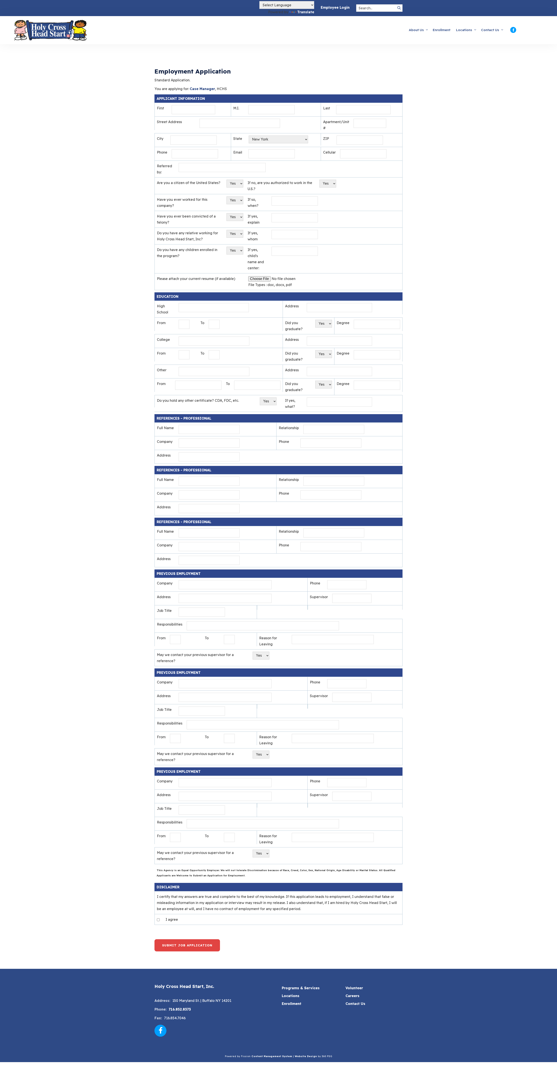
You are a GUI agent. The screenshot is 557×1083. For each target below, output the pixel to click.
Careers (352, 996)
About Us (416, 30)
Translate (305, 12)
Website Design (306, 1056)
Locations (464, 30)
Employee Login (335, 7)
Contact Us (490, 30)
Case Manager (202, 89)
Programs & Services (301, 988)
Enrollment (441, 30)
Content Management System (272, 1056)
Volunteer (354, 988)
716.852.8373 (180, 1009)
